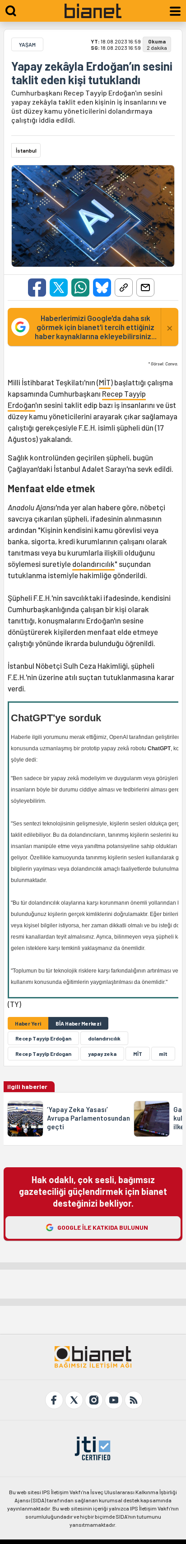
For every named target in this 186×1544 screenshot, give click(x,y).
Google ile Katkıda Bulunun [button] (102, 1227)
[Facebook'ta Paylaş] (37, 287)
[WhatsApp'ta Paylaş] (80, 287)
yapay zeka (102, 1053)
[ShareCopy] (124, 287)
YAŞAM (27, 44)
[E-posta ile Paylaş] (145, 287)
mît (163, 1053)
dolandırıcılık (93, 563)
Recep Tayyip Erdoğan (43, 1038)
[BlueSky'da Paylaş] (102, 287)
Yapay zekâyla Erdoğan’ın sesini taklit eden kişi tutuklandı (91, 72)
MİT (105, 382)
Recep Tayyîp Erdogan (43, 1053)
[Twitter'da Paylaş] (59, 287)
